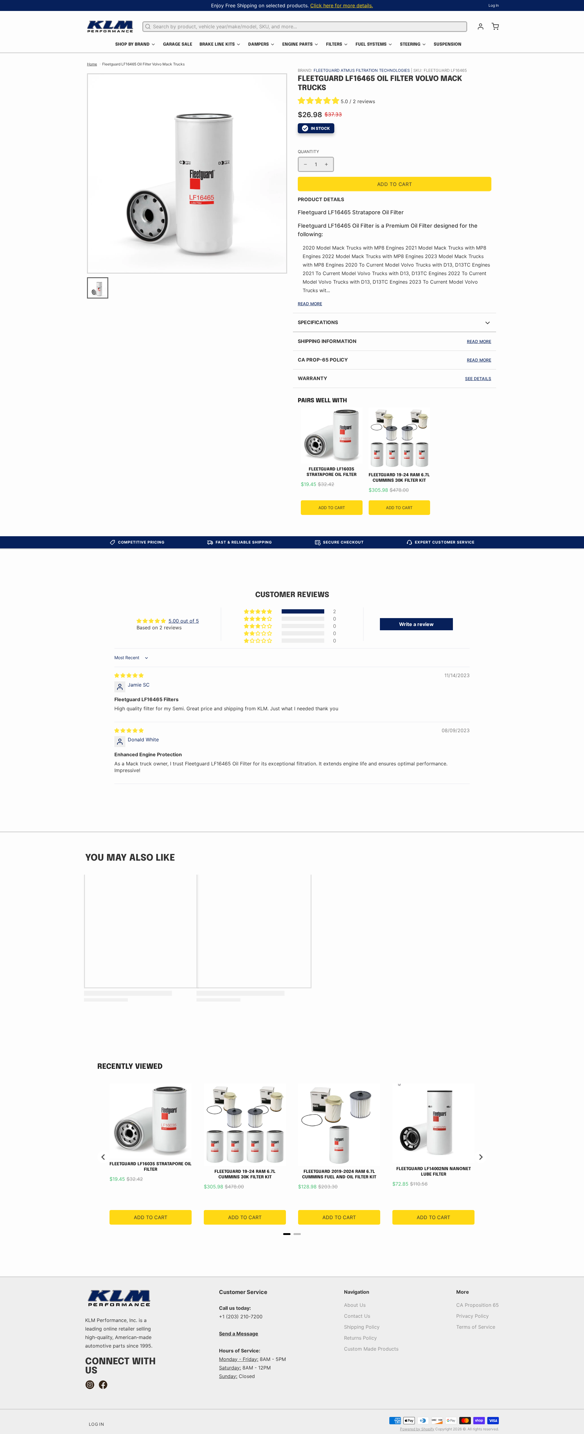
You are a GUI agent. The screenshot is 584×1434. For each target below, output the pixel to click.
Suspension (447, 44)
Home (92, 64)
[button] (319, 101)
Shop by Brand (132, 44)
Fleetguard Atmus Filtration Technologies (362, 70)
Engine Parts (297, 44)
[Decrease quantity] (305, 164)
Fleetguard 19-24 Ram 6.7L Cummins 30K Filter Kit (399, 478)
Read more (479, 341)
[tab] (286, 1234)
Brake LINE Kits (217, 44)
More (462, 1292)
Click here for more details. (341, 5)
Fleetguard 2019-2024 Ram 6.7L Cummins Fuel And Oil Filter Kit (339, 1174)
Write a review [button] (416, 624)
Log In (493, 5)
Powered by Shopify (417, 1429)
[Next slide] (480, 1157)
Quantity (308, 151)
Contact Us (357, 1316)
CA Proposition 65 (477, 1305)
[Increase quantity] (326, 164)
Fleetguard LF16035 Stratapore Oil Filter (331, 472)
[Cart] (493, 26)
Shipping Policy (362, 1327)
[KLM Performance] (110, 26)
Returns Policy (360, 1338)
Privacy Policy (472, 1316)
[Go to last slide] (103, 1157)
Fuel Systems (371, 44)
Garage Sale (177, 44)
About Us (355, 1305)
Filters (334, 44)
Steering (410, 44)
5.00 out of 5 (184, 621)
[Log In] (478, 26)
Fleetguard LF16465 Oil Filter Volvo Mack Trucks (143, 64)
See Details (478, 378)
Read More (310, 303)
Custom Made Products (371, 1349)
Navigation (356, 1292)
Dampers (258, 44)
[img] (129, 675)
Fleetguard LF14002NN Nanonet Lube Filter (433, 1172)
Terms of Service (475, 1327)
